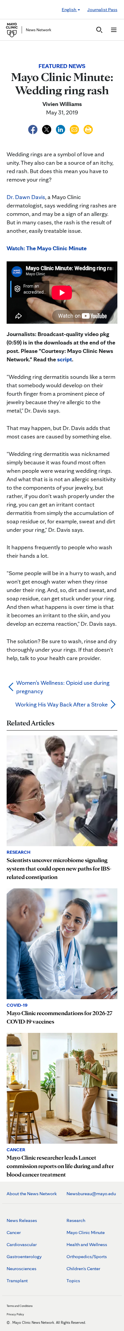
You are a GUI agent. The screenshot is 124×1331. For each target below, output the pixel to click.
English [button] (69, 9)
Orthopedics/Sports (87, 1256)
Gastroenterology (24, 1256)
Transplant (17, 1280)
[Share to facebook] (33, 128)
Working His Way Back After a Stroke (61, 704)
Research (76, 1220)
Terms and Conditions (20, 1306)
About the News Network (32, 1193)
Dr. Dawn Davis (26, 197)
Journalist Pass (102, 9)
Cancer (14, 1232)
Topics (73, 1280)
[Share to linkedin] (61, 128)
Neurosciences (21, 1268)
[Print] (88, 128)
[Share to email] (75, 128)
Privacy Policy (15, 1314)
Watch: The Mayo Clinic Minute (47, 248)
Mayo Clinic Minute (86, 1232)
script (64, 359)
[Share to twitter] (47, 128)
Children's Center (83, 1268)
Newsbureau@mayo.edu (91, 1193)
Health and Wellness (87, 1244)
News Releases (22, 1220)
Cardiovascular (22, 1244)
